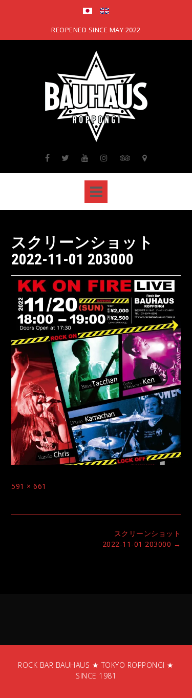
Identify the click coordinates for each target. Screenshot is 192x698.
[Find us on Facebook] (47, 157)
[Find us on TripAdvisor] (125, 157)
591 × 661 (29, 486)
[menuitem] (87, 12)
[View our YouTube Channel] (85, 157)
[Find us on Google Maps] (144, 157)
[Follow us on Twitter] (65, 157)
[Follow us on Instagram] (104, 157)
